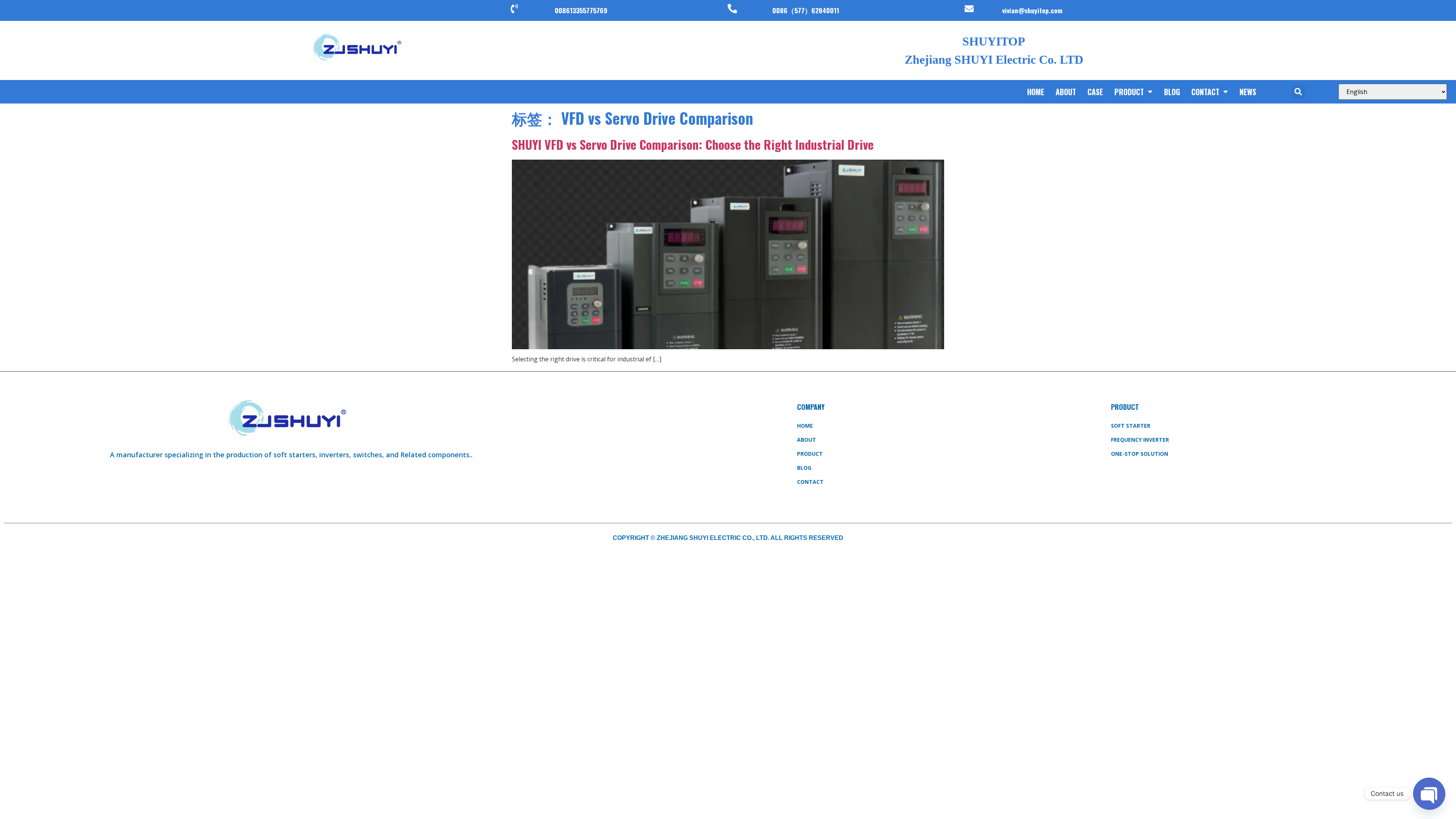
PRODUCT (1129, 91)
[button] (1298, 92)
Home (1035, 91)
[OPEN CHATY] (1429, 794)
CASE (1095, 91)
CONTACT (1205, 91)
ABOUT (1066, 91)
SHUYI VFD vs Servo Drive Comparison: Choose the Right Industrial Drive (693, 144)
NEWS (1247, 91)
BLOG (1172, 91)
